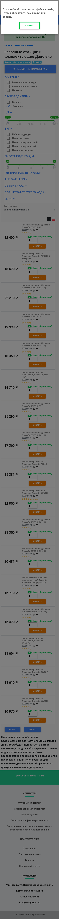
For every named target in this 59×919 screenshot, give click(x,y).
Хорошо (29, 26)
